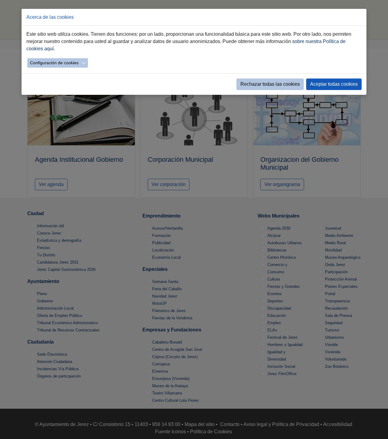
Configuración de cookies (54, 62)
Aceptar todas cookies (334, 84)
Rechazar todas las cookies (270, 84)
